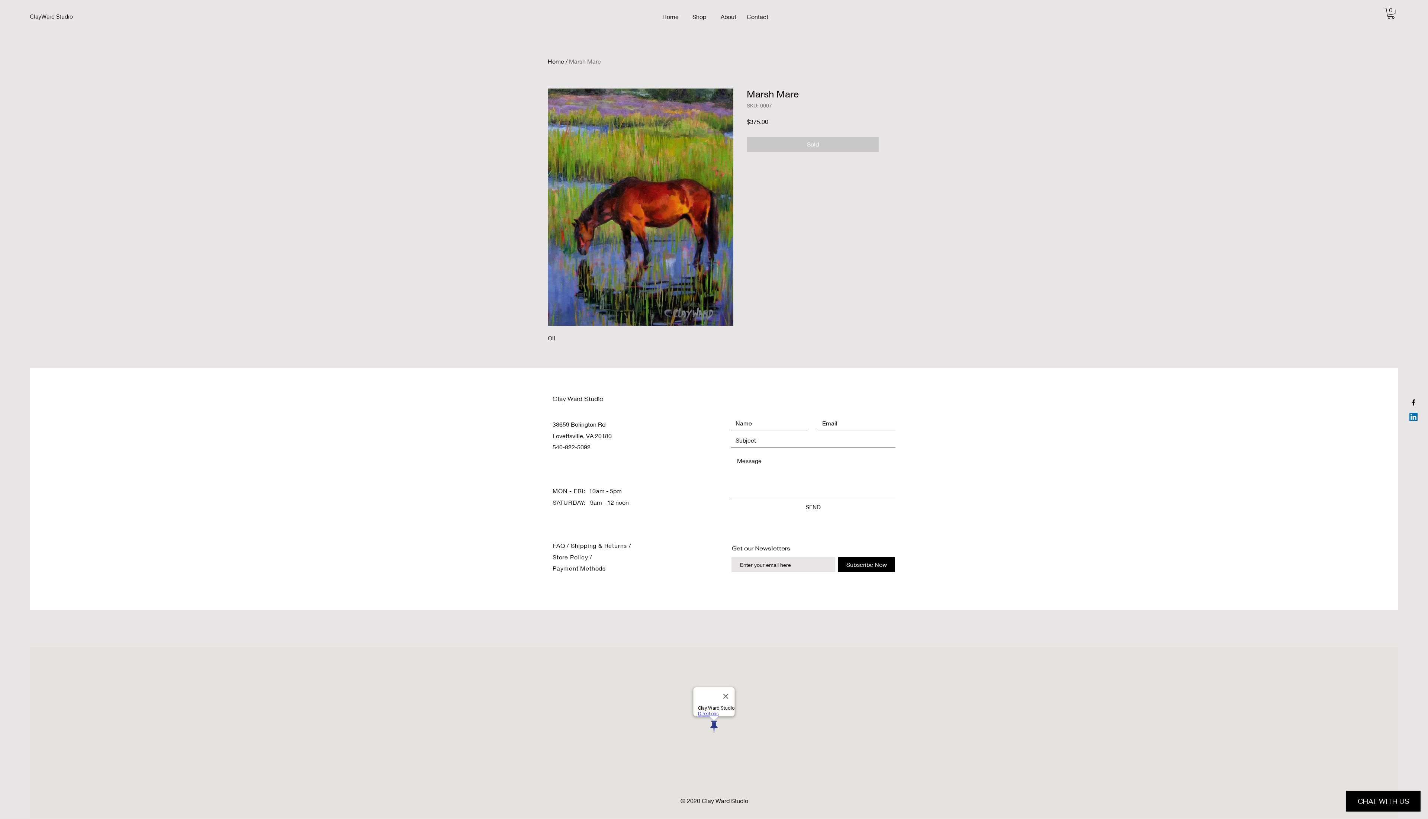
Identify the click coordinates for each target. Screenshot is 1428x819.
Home (556, 61)
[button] (1391, 13)
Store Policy (571, 557)
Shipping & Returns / (601, 545)
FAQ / (562, 545)
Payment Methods (579, 568)
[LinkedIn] (1413, 417)
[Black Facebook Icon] (1413, 402)
